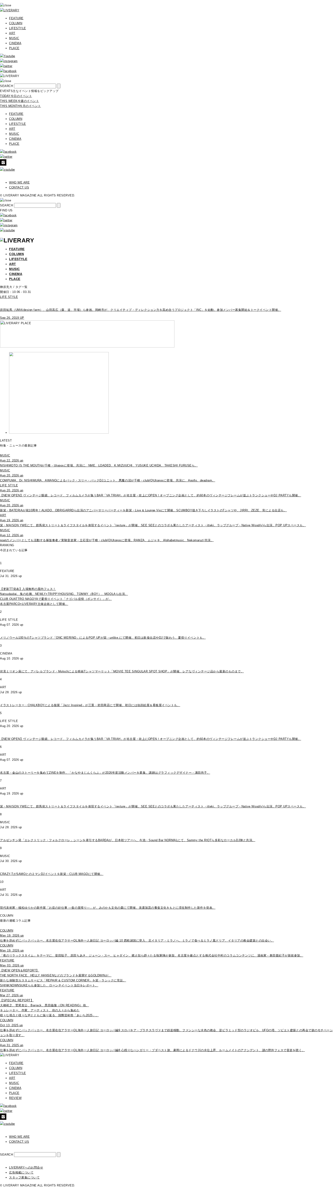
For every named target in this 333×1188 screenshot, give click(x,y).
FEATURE (16, 18)
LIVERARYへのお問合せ (26, 1167)
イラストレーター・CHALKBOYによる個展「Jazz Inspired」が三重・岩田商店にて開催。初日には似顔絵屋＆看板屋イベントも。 (90, 705)
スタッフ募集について (24, 1177)
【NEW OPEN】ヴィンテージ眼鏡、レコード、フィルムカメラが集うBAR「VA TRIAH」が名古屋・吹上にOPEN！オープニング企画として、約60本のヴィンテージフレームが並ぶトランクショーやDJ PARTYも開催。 (150, 739)
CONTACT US (19, 187)
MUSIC (14, 38)
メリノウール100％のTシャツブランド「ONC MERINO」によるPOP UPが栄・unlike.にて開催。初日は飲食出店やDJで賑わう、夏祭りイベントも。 (103, 637)
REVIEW (15, 1098)
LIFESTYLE (17, 28)
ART (12, 33)
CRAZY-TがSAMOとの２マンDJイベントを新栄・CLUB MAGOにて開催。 (51, 874)
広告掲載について (21, 1172)
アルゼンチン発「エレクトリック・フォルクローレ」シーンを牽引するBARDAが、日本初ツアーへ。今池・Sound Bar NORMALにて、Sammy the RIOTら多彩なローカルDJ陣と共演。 (127, 840)
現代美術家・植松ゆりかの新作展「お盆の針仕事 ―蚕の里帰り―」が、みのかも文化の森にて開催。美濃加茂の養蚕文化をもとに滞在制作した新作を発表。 (107, 907)
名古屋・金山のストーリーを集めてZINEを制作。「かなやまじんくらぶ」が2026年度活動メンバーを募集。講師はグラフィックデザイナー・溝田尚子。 (105, 772)
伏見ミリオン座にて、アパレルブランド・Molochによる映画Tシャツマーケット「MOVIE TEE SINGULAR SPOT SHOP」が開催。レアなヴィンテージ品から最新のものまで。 (122, 671)
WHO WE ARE (19, 182)
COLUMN (15, 23)
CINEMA (15, 43)
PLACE (14, 48)
